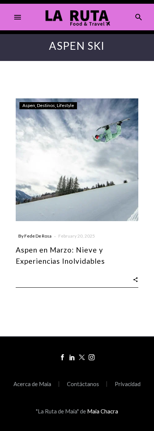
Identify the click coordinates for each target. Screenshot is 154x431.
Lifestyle (65, 105)
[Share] (135, 278)
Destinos (46, 105)
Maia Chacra (102, 411)
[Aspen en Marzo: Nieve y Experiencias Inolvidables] (77, 159)
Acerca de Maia (32, 384)
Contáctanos (83, 384)
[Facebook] (62, 357)
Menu (17, 17)
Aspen (28, 105)
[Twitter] (82, 357)
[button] (138, 17)
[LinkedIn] (72, 357)
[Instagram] (92, 357)
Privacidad (128, 384)
